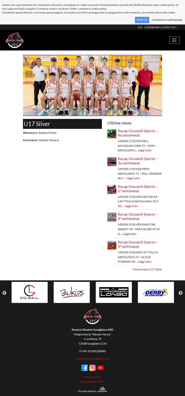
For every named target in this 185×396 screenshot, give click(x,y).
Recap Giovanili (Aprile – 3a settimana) (138, 160)
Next (180, 293)
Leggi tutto (145, 150)
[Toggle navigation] (174, 40)
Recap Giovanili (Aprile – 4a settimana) (138, 133)
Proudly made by (87, 391)
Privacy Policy (92, 377)
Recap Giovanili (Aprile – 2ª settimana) (138, 188)
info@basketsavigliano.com (92, 358)
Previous (4, 293)
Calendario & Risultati (160, 27)
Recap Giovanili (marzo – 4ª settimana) (138, 216)
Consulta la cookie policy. (167, 19)
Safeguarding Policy (92, 381)
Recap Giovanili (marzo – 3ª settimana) (138, 244)
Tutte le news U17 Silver (147, 269)
